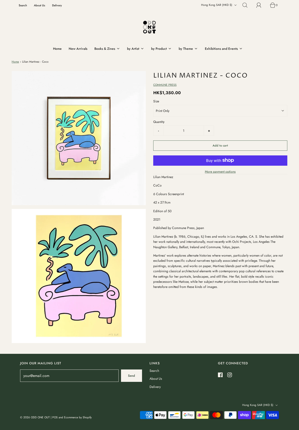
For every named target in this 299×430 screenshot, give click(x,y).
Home (57, 48)
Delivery (57, 5)
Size (156, 101)
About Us (39, 5)
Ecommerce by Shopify (78, 417)
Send (131, 375)
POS (55, 417)
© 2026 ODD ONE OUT (35, 417)
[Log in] (261, 5)
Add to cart (220, 145)
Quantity (158, 121)
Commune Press (165, 85)
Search (23, 5)
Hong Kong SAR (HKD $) (217, 5)
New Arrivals (78, 48)
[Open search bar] (247, 5)
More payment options (220, 171)
